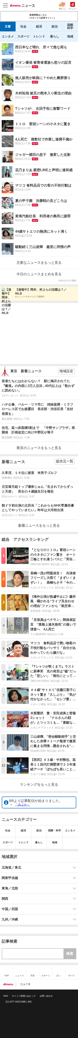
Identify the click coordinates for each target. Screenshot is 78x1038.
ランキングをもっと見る (39, 784)
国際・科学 (54, 830)
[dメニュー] (8, 984)
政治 (55, 26)
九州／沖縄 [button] (10, 919)
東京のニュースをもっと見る (39, 448)
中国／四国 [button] (10, 909)
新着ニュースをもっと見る (39, 525)
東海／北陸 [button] (10, 888)
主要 (8, 26)
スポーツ (23, 36)
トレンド (39, 36)
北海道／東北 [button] (11, 867)
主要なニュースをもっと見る (39, 262)
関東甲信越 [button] (10, 878)
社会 (23, 26)
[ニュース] (22, 5)
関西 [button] (5, 898)
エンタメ (8, 36)
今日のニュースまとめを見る (39, 274)
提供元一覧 (64, 461)
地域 (70, 36)
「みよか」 (22, 804)
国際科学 (70, 26)
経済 (39, 26)
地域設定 (66, 371)
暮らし (54, 36)
